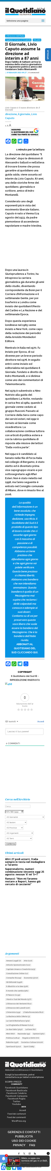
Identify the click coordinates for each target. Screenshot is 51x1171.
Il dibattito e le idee (17, 986)
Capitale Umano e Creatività (18, 40)
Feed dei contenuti (17, 1114)
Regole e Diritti (30, 1038)
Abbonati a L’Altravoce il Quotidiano (24, 1070)
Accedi (40, 721)
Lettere (30, 1029)
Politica (13, 1038)
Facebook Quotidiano (16, 1087)
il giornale (24, 114)
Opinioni (38, 1034)
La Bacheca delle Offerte (18, 1016)
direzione (11, 114)
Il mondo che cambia (17, 991)
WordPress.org (19, 1121)
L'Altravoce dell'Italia (15, 36)
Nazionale (24, 1034)
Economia (31, 978)
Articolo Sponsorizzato (18, 965)
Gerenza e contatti (24, 1132)
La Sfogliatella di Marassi (19, 1025)
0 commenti (33, 72)
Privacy (19, 1145)
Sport (29, 1047)
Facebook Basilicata (16, 1090)
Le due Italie (14, 1029)
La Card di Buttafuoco (18, 1021)
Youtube (16, 1104)
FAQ (32, 1145)
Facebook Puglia (16, 1098)
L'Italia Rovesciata (33, 1012)
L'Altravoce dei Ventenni (18, 1004)
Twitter (16, 1101)
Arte (28, 961)
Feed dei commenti (16, 1117)
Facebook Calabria (16, 1093)
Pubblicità (24, 1136)
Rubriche (12, 1042)
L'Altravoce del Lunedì (18, 1008)
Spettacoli (13, 1047)
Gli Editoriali (14, 982)
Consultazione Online (17, 973)
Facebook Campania (16, 1096)
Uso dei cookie (24, 1140)
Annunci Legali (13, 961)
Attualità (37, 40)
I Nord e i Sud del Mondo (18, 999)
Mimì (10, 1034)
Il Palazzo (13, 995)
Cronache (13, 978)
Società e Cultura (32, 1042)
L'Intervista (13, 1012)
